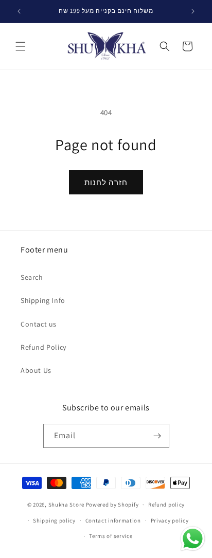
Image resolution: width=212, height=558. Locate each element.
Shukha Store (66, 504)
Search (32, 277)
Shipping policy (54, 520)
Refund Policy (43, 347)
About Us (36, 370)
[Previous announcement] (19, 11)
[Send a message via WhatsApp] (193, 539)
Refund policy (166, 504)
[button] (20, 46)
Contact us (39, 324)
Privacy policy (170, 520)
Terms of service (110, 535)
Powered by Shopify (112, 504)
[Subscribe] (157, 436)
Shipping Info (43, 300)
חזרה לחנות (106, 182)
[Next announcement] (193, 11)
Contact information (113, 520)
